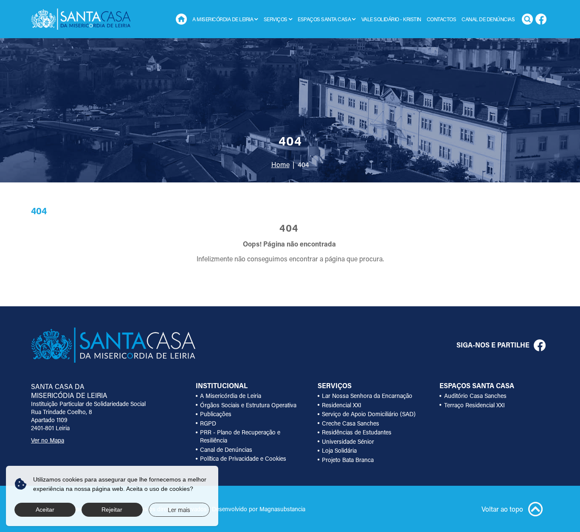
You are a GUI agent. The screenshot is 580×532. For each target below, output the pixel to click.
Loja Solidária (339, 450)
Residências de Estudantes (356, 432)
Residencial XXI (341, 405)
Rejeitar (111, 509)
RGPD (208, 423)
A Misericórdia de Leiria (230, 396)
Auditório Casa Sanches (475, 396)
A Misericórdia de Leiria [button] (222, 19)
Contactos (441, 19)
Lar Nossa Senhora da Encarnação (367, 396)
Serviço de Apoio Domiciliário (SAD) (369, 414)
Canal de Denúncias (488, 19)
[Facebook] (541, 19)
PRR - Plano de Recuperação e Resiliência (240, 436)
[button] (256, 19)
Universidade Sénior (348, 441)
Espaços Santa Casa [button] (324, 19)
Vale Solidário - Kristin (391, 19)
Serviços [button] (275, 19)
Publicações (215, 414)
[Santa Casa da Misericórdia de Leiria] (80, 19)
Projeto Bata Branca (348, 460)
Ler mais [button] (179, 510)
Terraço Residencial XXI (474, 405)
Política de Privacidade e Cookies (243, 458)
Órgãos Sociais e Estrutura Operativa (248, 405)
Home (181, 19)
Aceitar (45, 509)
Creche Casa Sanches (350, 423)
